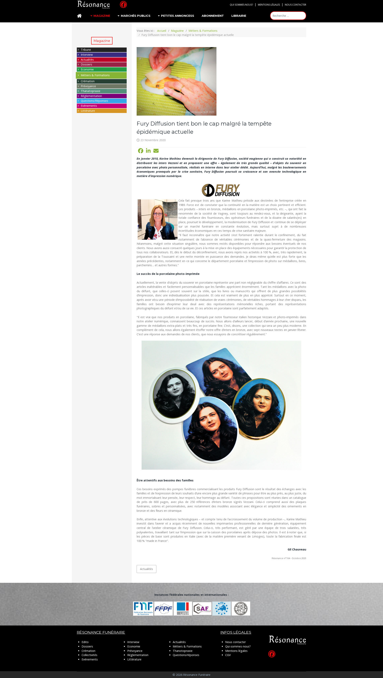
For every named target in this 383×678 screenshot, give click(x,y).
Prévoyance (88, 86)
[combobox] (288, 15)
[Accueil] (80, 15)
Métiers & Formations (95, 75)
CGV (228, 655)
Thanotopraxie (182, 651)
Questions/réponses (186, 655)
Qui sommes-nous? (241, 4)
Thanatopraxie (90, 91)
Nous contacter (295, 4)
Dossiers (86, 64)
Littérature (88, 111)
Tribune (86, 49)
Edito (85, 642)
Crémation (88, 81)
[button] (140, 150)
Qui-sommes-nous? (238, 646)
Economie (87, 69)
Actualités (87, 59)
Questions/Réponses (94, 101)
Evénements (89, 106)
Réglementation (91, 96)
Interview (87, 54)
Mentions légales (269, 4)
